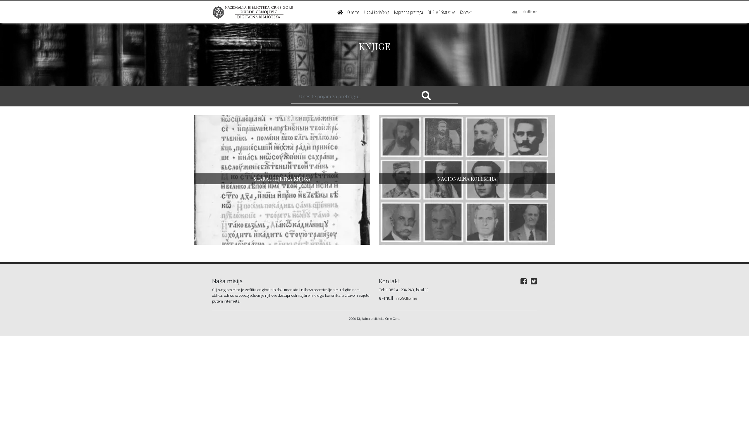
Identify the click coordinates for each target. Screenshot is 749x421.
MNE (514, 12)
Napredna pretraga (408, 12)
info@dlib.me (406, 298)
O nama (353, 12)
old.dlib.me (530, 11)
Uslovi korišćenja (376, 12)
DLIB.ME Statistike (441, 12)
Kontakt (466, 12)
